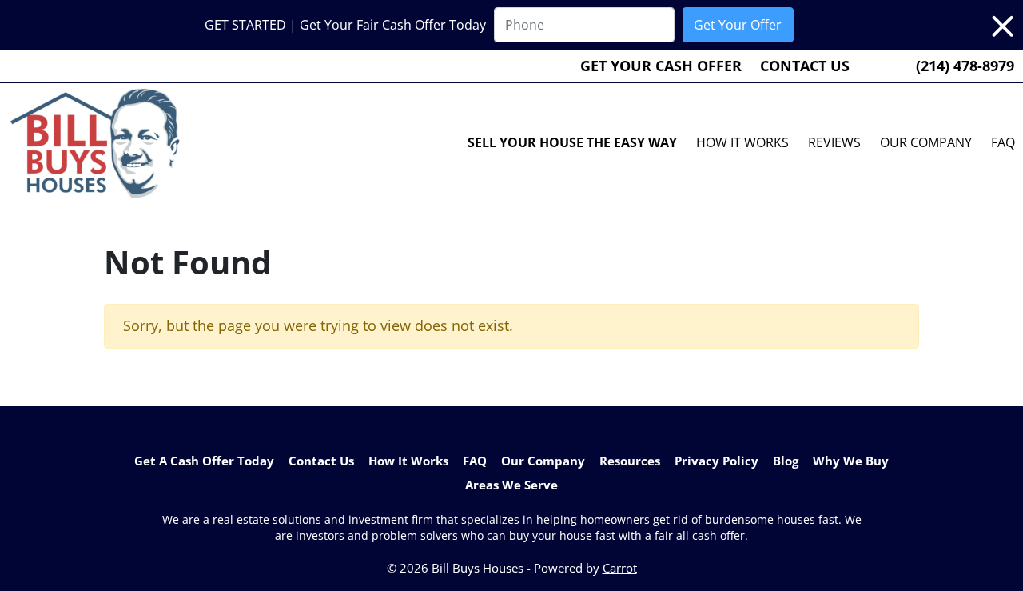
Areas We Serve (511, 485)
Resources (629, 461)
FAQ (475, 461)
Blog (785, 461)
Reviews (834, 142)
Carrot (620, 568)
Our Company (926, 142)
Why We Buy (851, 461)
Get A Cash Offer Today (204, 461)
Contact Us (805, 65)
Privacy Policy (716, 461)
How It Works (742, 142)
